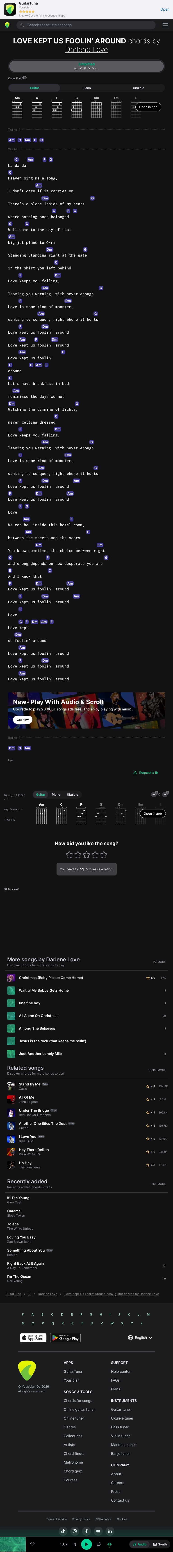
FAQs (115, 1380)
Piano (86, 88)
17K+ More (158, 1184)
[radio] (140, 1544)
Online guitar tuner (79, 1409)
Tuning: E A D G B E (14, 797)
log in (83, 869)
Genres (70, 1427)
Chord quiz (73, 1471)
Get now (23, 720)
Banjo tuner (120, 1453)
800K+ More (157, 1070)
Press (115, 1491)
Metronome (73, 1462)
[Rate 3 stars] (86, 854)
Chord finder (74, 1453)
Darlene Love (86, 49)
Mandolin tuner (123, 1445)
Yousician (72, 1380)
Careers (117, 1483)
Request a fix (149, 772)
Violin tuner (120, 1436)
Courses (70, 1480)
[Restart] (74, 1544)
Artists (69, 1445)
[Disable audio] (109, 1544)
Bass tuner (120, 1427)
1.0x (63, 1544)
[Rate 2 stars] (78, 854)
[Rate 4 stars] (95, 854)
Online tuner (74, 1418)
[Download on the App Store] (33, 1337)
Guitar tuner (121, 1409)
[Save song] (32, 1544)
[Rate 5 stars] (103, 854)
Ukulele (138, 88)
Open (164, 9)
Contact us (120, 1500)
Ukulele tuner (122, 1418)
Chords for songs (78, 1401)
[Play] (86, 1544)
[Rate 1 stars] (69, 854)
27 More (159, 962)
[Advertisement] (86, 1526)
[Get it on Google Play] (65, 1337)
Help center (121, 1371)
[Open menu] (165, 25)
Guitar (34, 88)
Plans (115, 1389)
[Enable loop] (98, 1544)
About (116, 1474)
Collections (73, 1436)
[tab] (86, 66)
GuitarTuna (13, 1293)
